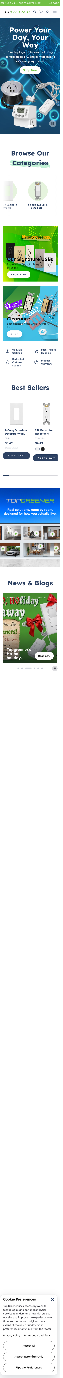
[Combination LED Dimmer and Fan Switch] (52, 534)
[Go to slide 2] (24, 126)
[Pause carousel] (55, 668)
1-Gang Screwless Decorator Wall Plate (16, 434)
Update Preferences (29, 1367)
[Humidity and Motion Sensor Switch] (15, 533)
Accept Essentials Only (29, 1356)
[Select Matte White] (37, 449)
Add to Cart (16, 455)
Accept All (29, 1345)
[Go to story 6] (42, 668)
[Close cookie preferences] (52, 1299)
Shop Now (30, 70)
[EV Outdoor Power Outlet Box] (3, 548)
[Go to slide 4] (36, 126)
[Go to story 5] (38, 668)
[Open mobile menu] (55, 12)
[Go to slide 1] (21, 126)
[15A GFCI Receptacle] (40, 546)
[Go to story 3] (26, 668)
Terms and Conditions (37, 1335)
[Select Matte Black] (42, 449)
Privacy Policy (11, 1335)
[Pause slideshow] (52, 123)
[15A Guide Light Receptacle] (36, 533)
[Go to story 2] (22, 668)
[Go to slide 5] (40, 126)
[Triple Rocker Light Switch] (56, 548)
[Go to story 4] (32, 668)
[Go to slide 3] (30, 126)
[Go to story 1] (18, 668)
